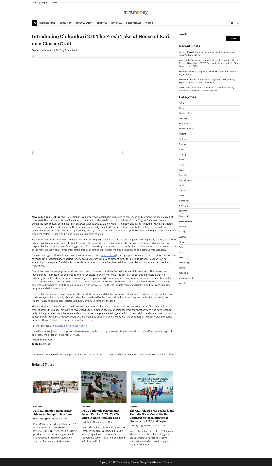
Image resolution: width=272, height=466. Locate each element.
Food (181, 149)
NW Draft (183, 206)
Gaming (182, 154)
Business (47, 339)
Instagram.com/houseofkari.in (71, 325)
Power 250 (184, 216)
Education (66, 23)
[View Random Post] (232, 23)
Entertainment (84, 23)
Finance (182, 144)
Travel (182, 267)
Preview (182, 226)
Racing (182, 231)
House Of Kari (108, 255)
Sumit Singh (71, 50)
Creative (183, 118)
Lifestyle (102, 23)
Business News (47, 23)
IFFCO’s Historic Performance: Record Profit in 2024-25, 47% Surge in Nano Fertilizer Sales (100, 414)
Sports (182, 247)
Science (182, 236)
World (149, 23)
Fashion (182, 139)
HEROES (183, 164)
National (116, 23)
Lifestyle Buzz (185, 180)
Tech (181, 257)
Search (183, 34)
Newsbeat (184, 200)
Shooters (183, 242)
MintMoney (125, 462)
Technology (184, 262)
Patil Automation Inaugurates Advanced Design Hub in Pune (52, 412)
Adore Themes (164, 462)
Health (182, 159)
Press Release (133, 23)
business (45, 343)
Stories (182, 252)
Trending (183, 272)
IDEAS (182, 169)
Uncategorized (186, 278)
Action (182, 103)
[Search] (237, 23)
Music (182, 185)
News (181, 195)
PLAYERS (183, 211)
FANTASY (183, 133)
